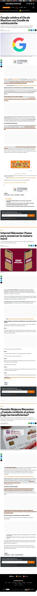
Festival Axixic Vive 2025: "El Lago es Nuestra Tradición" (17, 204)
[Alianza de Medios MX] (27, 589)
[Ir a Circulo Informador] (9, 0)
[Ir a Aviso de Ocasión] (12, 575)
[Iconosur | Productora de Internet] (4, 589)
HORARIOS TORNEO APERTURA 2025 (11, 10)
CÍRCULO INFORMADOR (25, 10)
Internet (5, 384)
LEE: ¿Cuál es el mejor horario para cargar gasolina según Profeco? (19, 476)
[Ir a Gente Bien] (14, 0)
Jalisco (12, 7)
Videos (21, 7)
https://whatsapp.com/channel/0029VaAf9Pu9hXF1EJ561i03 (15, 182)
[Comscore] (31, 589)
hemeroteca (15, 585)
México (16, 7)
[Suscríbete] (32, 0)
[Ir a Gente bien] (25, 575)
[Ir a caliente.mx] (20, 0)
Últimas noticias (6, 7)
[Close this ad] (36, 591)
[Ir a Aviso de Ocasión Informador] (4, 0)
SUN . (2, 245)
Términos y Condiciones (13, 218)
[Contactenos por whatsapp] (33, 4)
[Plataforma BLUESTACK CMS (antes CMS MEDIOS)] (7, 589)
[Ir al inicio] (13, 3)
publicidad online (21, 585)
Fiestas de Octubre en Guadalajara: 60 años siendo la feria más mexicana (20, 206)
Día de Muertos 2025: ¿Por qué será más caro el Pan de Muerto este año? (20, 203)
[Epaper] (25, 0)
